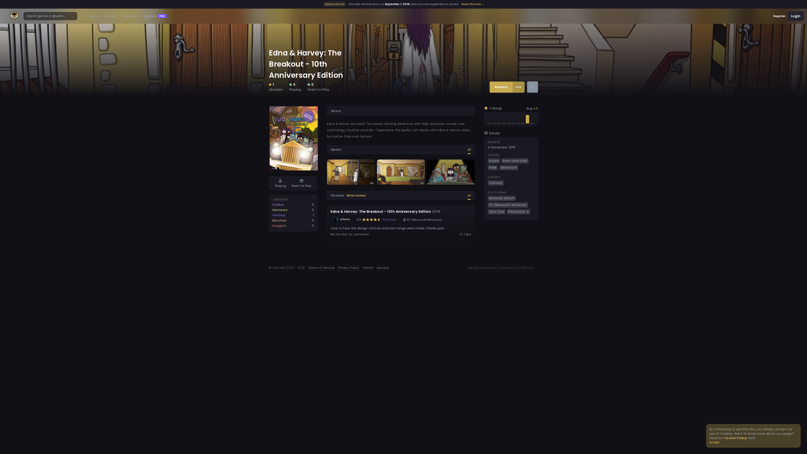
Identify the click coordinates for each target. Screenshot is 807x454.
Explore (92, 16)
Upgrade (154, 16)
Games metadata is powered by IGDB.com (501, 268)
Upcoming (129, 16)
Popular (110, 16)
